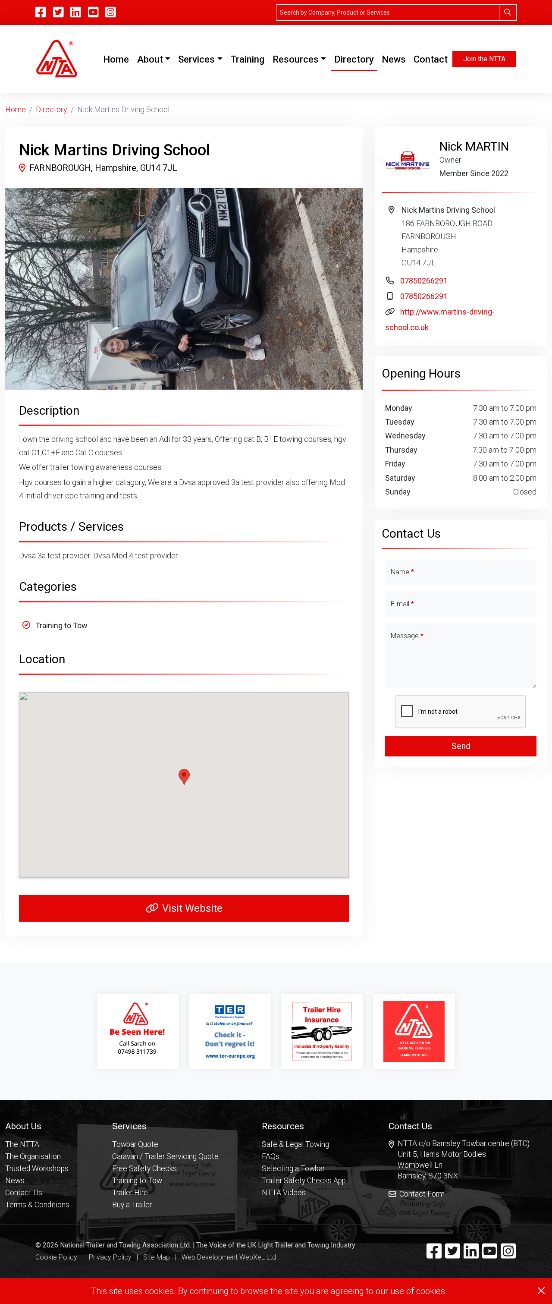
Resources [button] (296, 59)
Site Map (156, 1257)
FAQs (270, 1156)
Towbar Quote (135, 1144)
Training (247, 59)
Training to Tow (137, 1180)
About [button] (150, 59)
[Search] (508, 12)
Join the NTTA (484, 59)
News (394, 59)
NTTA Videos (284, 1192)
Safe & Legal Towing (295, 1144)
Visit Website (192, 908)
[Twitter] (452, 1254)
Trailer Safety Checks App (304, 1180)
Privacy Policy (110, 1257)
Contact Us (23, 1192)
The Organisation (33, 1156)
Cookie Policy (56, 1257)
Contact (431, 59)
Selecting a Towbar (293, 1168)
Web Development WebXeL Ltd (229, 1257)
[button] (37, 1126)
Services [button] (196, 59)
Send (461, 746)
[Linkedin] (471, 1254)
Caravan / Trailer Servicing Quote (165, 1156)
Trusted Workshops (37, 1168)
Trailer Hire (130, 1192)
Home (117, 59)
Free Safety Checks (144, 1168)
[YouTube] (93, 12)
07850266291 (424, 280)
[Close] (541, 1291)
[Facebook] (434, 1254)
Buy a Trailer (132, 1204)
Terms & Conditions (37, 1204)
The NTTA (22, 1144)
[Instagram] (110, 12)
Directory (354, 59)
